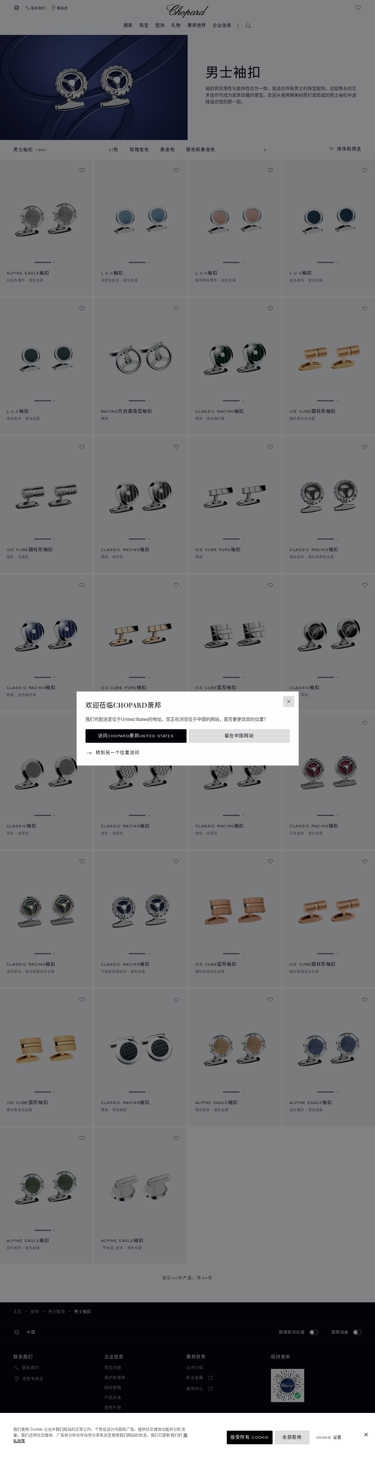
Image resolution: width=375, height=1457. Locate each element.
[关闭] (366, 1434)
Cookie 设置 (329, 1437)
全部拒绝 (292, 1437)
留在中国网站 (239, 736)
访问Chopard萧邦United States (136, 736)
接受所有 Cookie (249, 1437)
